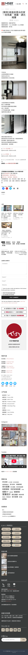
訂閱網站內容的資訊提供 (7, 512)
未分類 (3, 408)
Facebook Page (10, 361)
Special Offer (9, 370)
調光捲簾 (3, 245)
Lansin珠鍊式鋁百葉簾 (10, 163)
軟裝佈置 (21, 494)
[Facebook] (3, 629)
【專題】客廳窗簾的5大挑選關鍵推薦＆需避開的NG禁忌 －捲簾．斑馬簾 (6, 232)
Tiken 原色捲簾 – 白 (8, 148)
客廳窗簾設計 (8, 242)
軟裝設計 (8, 497)
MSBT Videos (9, 471)
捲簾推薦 (18, 242)
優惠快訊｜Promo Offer (7, 397)
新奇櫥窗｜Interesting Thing (8, 406)
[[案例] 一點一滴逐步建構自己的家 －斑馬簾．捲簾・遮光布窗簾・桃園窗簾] (6, 208)
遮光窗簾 (15, 497)
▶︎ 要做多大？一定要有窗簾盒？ (14, 312)
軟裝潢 (3, 497)
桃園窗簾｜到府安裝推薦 (6, 243)
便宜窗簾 (4, 482)
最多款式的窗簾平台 (12, 561)
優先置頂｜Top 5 (6, 395)
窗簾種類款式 (7, 173)
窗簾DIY (5, 491)
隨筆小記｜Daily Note (7, 414)
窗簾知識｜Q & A (6, 410)
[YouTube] (19, 629)
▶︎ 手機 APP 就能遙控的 (14, 315)
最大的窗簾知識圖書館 (13, 555)
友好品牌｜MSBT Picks (7, 399)
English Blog (9, 363)
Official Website (10, 358)
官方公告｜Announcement (8, 403)
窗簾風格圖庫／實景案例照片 (9, 175)
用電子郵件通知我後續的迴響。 (9, 293)
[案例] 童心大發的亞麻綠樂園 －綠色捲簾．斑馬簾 (18, 215)
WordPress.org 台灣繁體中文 (9, 516)
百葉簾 (13, 243)
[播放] (3, 466)
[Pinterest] (11, 629)
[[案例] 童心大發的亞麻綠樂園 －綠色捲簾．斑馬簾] (18, 208)
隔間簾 (20, 497)
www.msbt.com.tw (12, 589)
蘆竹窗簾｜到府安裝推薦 (20, 243)
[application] (14, 461)
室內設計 (13, 242)
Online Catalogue (10, 367)
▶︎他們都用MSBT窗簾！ (14, 308)
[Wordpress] (15, 629)
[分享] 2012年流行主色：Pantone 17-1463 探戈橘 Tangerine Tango (21, 253)
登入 (3, 510)
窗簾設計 (6, 494)
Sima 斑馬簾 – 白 (7, 154)
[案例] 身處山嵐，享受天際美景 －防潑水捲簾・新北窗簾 (7, 253)
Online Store (9, 372)
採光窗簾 (5, 486)
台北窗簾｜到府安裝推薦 (13, 482)
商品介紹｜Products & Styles (9, 401)
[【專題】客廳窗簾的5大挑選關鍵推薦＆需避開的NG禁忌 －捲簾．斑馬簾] (6, 225)
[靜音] (22, 466)
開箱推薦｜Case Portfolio (10, 9)
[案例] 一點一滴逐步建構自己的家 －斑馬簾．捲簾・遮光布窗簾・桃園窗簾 (6, 215)
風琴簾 (4, 499)
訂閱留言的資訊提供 (6, 514)
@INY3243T (8, 601)
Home (2, 9)
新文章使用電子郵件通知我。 (9, 294)
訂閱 (23, 639)
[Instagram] (7, 629)
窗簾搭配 (17, 492)
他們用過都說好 (11, 572)
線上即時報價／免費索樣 (13, 567)
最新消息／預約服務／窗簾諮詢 (9, 177)
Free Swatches (9, 366)
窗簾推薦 (11, 492)
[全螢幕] (24, 466)
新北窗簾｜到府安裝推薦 (16, 487)
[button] (23, 4)
